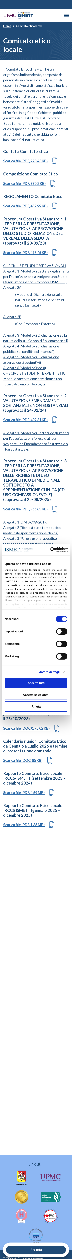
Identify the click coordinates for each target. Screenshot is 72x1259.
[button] (66, 15)
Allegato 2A (12, 287)
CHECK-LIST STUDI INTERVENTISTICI (35, 373)
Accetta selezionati (36, 695)
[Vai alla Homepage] (18, 15)
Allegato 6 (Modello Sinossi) (24, 368)
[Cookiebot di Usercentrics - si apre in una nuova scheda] (51, 549)
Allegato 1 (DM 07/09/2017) (25, 522)
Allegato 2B (12, 316)
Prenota (36, 1249)
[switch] (61, 631)
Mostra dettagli (49, 671)
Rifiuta (36, 706)
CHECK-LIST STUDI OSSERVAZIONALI (34, 265)
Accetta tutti (36, 683)
